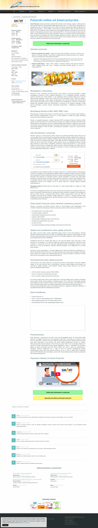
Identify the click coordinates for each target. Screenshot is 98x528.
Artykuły (40, 11)
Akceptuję (5, 525)
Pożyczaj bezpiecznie (64, 11)
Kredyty (31, 11)
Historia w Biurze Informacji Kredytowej (22, 473)
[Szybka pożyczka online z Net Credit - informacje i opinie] (41, 502)
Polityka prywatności (25, 522)
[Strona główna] (14, 11)
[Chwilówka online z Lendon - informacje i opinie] (49, 502)
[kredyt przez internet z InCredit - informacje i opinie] (57, 502)
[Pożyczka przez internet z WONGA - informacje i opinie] (33, 502)
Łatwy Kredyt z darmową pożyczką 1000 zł (60, 473)
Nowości (50, 11)
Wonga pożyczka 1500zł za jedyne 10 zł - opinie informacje (27, 479)
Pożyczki (21, 11)
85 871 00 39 (19, 82)
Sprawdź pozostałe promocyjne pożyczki (58, 398)
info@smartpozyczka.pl (20, 81)
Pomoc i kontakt (79, 11)
